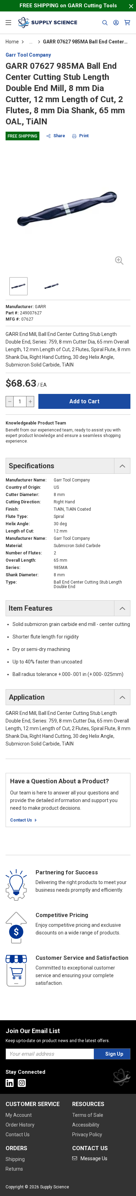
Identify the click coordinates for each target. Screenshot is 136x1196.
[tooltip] (30, 42)
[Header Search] (105, 22)
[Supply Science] (121, 1078)
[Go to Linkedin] (10, 1083)
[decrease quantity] (10, 401)
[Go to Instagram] (22, 1083)
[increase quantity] (30, 401)
